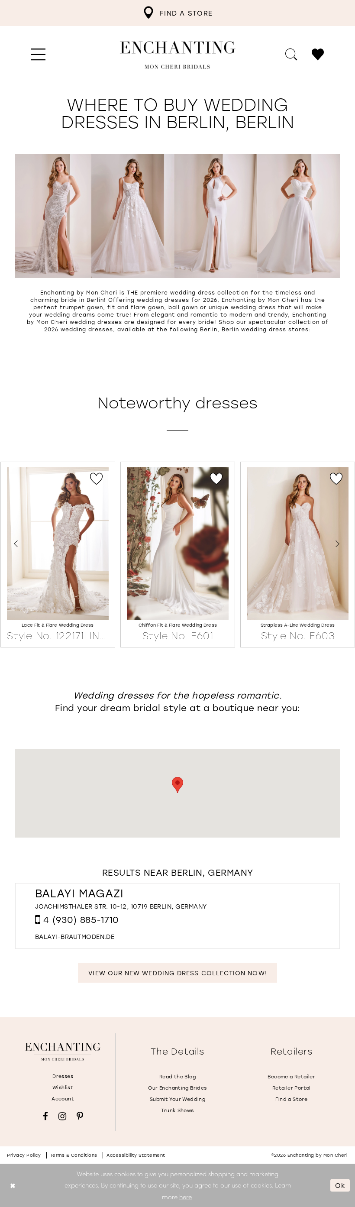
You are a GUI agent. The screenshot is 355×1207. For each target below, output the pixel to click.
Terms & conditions (73, 1155)
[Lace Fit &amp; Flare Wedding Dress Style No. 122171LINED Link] (58, 555)
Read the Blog (177, 1077)
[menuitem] (177, 13)
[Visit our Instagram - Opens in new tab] (62, 1116)
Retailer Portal (291, 1088)
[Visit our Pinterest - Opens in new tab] (80, 1116)
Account (63, 1099)
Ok (340, 1185)
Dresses (62, 1076)
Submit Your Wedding (177, 1099)
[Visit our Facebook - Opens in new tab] (45, 1116)
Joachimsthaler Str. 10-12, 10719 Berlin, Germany (121, 906)
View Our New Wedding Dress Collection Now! (177, 973)
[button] (38, 55)
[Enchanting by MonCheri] (63, 1052)
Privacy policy (24, 1155)
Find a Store (291, 1099)
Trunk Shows (177, 1110)
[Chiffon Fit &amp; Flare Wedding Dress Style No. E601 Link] (178, 555)
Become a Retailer (291, 1077)
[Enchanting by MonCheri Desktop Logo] (177, 55)
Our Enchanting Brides (177, 1088)
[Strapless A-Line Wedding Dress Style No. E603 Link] (298, 555)
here (185, 1196)
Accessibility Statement (135, 1155)
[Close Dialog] (12, 1185)
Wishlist (62, 1087)
